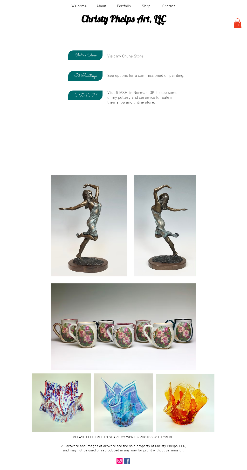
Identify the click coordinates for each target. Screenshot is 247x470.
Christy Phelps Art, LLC (124, 19)
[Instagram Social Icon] (120, 461)
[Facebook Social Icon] (127, 461)
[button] (124, 6)
